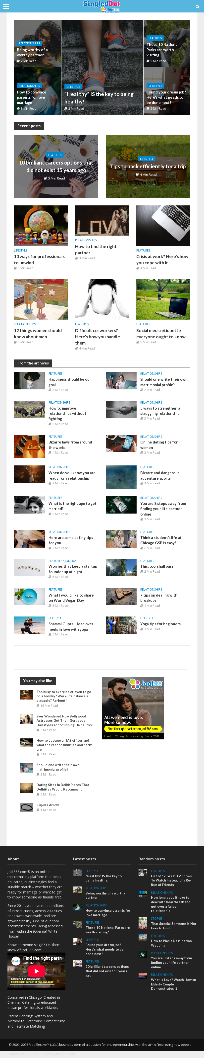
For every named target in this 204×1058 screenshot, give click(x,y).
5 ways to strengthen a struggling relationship (160, 411)
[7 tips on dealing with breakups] (121, 596)
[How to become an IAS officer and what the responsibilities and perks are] (26, 742)
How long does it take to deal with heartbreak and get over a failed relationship (170, 904)
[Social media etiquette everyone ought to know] (163, 299)
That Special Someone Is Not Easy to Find (173, 926)
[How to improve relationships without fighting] (29, 409)
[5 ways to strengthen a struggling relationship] (121, 409)
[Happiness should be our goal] (29, 380)
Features (155, 38)
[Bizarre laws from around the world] (29, 446)
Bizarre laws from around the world (70, 444)
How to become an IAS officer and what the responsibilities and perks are (65, 744)
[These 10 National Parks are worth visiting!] (77, 923)
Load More (102, 657)
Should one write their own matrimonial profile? (164, 382)
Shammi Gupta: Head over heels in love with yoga (71, 626)
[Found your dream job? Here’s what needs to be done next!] (77, 941)
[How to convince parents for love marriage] (77, 906)
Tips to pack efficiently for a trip (148, 166)
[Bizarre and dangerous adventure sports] (121, 476)
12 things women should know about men (38, 333)
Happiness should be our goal (70, 382)
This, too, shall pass (156, 566)
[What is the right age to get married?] (29, 504)
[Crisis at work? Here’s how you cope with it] (163, 225)
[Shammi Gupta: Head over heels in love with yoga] (29, 624)
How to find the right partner (96, 249)
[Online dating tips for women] (121, 443)
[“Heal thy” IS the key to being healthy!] (102, 67)
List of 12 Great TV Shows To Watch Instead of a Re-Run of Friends (171, 880)
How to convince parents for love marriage (31, 97)
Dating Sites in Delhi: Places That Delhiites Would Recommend (63, 787)
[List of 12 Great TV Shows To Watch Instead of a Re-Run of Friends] (143, 872)
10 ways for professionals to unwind (39, 259)
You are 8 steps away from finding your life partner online (163, 508)
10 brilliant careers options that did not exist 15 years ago (56, 166)
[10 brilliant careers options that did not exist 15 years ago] (77, 962)
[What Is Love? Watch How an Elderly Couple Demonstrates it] (143, 975)
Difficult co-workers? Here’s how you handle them (97, 337)
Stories (156, 919)
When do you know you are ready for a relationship (72, 475)
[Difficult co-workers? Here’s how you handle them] (102, 299)
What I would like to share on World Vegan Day (71, 598)
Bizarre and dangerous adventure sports (159, 475)
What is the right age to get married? (73, 506)
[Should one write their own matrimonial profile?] (121, 380)
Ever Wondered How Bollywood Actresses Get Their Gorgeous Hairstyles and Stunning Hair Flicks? (65, 720)
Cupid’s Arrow (48, 805)
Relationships (29, 43)
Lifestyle (73, 86)
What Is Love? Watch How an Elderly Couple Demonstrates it (173, 984)
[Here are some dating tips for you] (29, 538)
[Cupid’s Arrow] (26, 806)
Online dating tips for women (159, 444)
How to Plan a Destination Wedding (171, 943)
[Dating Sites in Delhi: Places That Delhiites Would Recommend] (26, 787)
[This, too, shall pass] (121, 567)
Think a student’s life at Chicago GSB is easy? (161, 540)
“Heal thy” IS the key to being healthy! (99, 98)
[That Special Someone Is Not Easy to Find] (143, 922)
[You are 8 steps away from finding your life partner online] (121, 504)
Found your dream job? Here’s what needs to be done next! (166, 97)
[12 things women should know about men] (41, 299)
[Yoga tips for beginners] (121, 624)
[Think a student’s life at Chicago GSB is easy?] (121, 538)
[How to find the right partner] (102, 220)
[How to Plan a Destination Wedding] (143, 937)
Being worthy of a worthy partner (32, 52)
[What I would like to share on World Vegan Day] (29, 596)
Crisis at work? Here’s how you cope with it (162, 259)
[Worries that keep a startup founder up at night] (29, 567)
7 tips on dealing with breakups (158, 598)
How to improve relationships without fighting (67, 413)
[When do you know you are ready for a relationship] (29, 473)
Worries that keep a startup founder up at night (73, 569)
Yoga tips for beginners (160, 623)
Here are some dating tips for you (71, 540)
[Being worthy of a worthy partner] (77, 889)
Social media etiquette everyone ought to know (161, 333)
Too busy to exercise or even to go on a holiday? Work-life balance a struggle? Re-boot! (64, 696)
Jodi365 (70, 561)
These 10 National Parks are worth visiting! (162, 49)
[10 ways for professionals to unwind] (41, 225)
